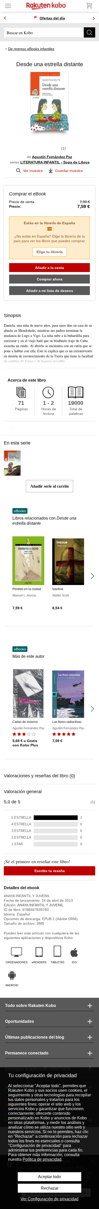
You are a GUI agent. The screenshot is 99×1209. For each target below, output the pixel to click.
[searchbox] (49, 32)
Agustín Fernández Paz (52, 157)
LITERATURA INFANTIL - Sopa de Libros (55, 162)
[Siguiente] (92, 576)
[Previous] (5, 18)
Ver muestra (33, 171)
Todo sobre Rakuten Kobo (30, 1005)
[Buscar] (89, 32)
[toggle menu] (8, 5)
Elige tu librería (50, 252)
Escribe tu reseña (50, 871)
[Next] (93, 18)
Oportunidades (19, 1021)
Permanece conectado (26, 1053)
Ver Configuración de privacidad (49, 1199)
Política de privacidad (42, 1159)
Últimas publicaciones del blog (34, 1037)
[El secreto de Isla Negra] (12, 473)
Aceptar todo (49, 1177)
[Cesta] (88, 5)
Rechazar (49, 1188)
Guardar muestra (69, 171)
